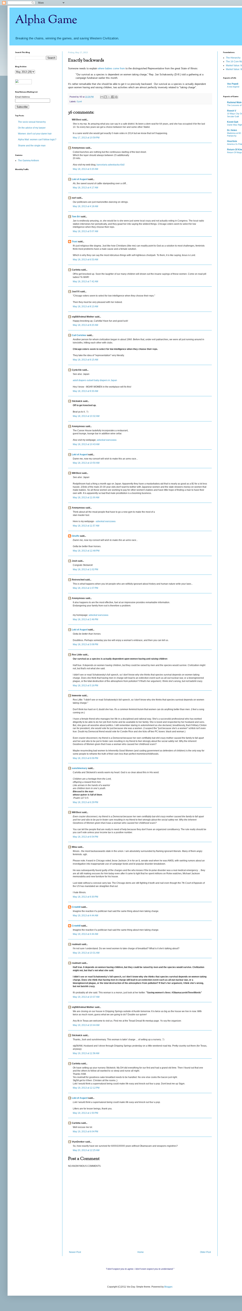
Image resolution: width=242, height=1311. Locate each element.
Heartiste (232, 141)
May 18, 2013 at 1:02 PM (85, 569)
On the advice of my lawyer (32, 127)
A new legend (233, 87)
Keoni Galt (232, 122)
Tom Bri (76, 216)
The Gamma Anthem (28, 160)
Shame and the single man (32, 145)
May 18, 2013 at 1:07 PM (85, 588)
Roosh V (231, 110)
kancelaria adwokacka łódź (111, 164)
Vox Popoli (232, 84)
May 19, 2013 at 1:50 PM (85, 1113)
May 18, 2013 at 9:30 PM (85, 896)
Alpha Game (46, 20)
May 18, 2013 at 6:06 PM (85, 758)
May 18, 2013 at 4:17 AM (85, 187)
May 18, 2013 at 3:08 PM (85, 644)
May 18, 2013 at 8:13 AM (85, 306)
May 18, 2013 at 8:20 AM (85, 325)
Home (140, 1252)
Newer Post (75, 1252)
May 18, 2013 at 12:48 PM (86, 550)
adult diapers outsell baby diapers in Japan (95, 380)
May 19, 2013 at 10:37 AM (86, 997)
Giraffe (75, 536)
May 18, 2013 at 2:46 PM (85, 619)
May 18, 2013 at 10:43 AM (86, 444)
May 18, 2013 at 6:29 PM (85, 802)
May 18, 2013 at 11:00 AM (86, 497)
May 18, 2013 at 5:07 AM (85, 231)
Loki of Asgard (80, 179)
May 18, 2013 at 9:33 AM (85, 391)
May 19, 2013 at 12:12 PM (86, 1087)
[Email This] (102, 97)
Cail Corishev (79, 335)
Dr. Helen (232, 130)
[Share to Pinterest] (116, 97)
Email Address (22, 97)
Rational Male (234, 102)
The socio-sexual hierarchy (32, 122)
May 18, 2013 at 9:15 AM (85, 359)
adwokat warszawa (106, 440)
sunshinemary (79, 768)
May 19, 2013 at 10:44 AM (86, 1025)
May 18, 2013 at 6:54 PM (85, 836)
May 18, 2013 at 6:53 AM (85, 259)
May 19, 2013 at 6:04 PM (85, 1131)
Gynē (79, 101)
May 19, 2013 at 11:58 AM (86, 1053)
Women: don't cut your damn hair (35, 133)
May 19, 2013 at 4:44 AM (85, 915)
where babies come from (111, 68)
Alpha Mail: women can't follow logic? (37, 139)
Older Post (205, 1252)
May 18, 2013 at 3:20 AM (85, 169)
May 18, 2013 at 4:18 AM (85, 206)
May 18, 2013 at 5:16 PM (85, 685)
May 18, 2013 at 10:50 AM (86, 463)
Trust (74, 241)
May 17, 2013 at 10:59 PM (86, 137)
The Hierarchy (233, 57)
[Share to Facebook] (113, 97)
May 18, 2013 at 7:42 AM (85, 281)
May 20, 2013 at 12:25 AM (86, 1150)
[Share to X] (109, 97)
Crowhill (76, 907)
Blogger (168, 1286)
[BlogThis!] (105, 97)
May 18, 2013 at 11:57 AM (86, 525)
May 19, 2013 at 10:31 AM (86, 952)
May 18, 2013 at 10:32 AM (86, 416)
